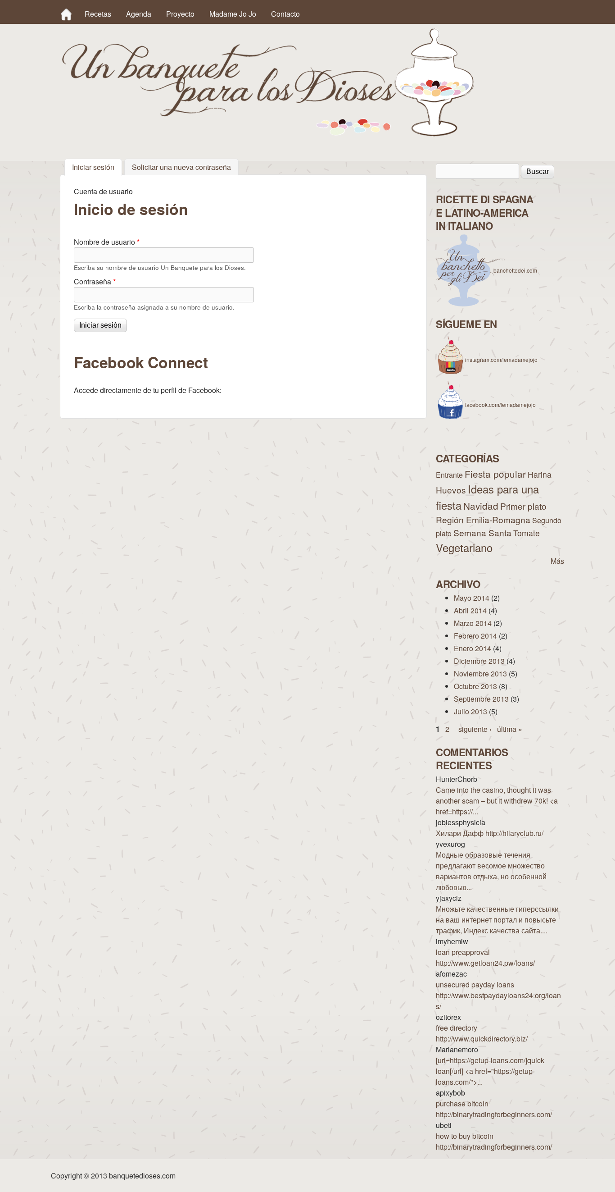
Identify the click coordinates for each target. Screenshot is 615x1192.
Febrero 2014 (475, 635)
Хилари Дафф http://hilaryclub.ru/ (489, 833)
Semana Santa (482, 532)
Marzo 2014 (473, 623)
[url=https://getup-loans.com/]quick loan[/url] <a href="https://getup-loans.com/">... (490, 1071)
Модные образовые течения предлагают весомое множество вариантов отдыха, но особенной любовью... (491, 870)
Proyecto (180, 14)
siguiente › (475, 729)
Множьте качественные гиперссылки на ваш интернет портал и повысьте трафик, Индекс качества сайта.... (497, 920)
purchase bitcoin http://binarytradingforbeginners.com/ (494, 1108)
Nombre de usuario (107, 242)
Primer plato (523, 506)
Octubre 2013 (475, 686)
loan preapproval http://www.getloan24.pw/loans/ (485, 957)
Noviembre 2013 (480, 673)
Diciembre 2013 (479, 661)
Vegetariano (464, 547)
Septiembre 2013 (481, 699)
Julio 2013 (470, 711)
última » (509, 729)
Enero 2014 (472, 648)
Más (557, 561)
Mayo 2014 (471, 598)
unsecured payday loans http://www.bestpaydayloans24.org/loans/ (498, 995)
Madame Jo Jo (232, 14)
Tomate (526, 533)
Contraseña (95, 281)
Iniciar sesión (97, 167)
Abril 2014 (470, 610)
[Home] (66, 14)
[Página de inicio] (268, 133)
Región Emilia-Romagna (483, 519)
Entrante (449, 475)
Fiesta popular (495, 473)
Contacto (285, 14)
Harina (540, 474)
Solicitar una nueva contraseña (181, 167)
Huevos (451, 490)
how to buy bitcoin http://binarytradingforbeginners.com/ (494, 1141)
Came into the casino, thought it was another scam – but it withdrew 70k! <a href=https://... (497, 801)
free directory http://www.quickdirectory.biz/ (482, 1033)
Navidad (480, 505)
